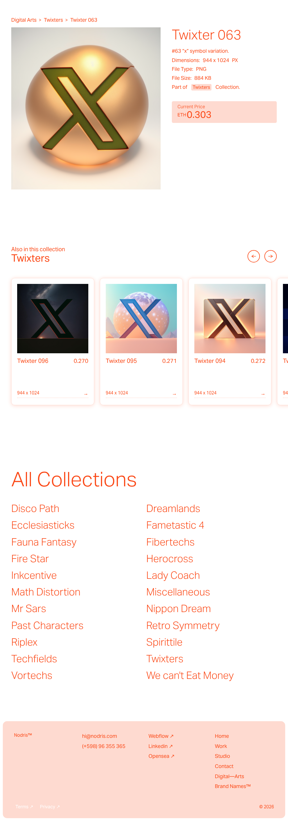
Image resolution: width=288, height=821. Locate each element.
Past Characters (47, 625)
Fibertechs (170, 541)
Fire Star (30, 558)
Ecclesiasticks (43, 524)
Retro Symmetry (183, 625)
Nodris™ (23, 735)
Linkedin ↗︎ (160, 746)
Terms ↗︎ (24, 807)
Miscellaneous (178, 591)
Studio (222, 756)
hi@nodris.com (99, 736)
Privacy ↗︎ (50, 807)
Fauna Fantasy (43, 541)
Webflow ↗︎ (161, 736)
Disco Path (35, 508)
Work (221, 746)
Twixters (53, 20)
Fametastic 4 (175, 524)
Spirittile (164, 641)
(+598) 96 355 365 (103, 746)
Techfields (34, 658)
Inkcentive (34, 575)
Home (222, 736)
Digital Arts (24, 20)
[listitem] (52, 341)
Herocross (169, 558)
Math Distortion (45, 591)
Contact (224, 766)
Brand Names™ (233, 786)
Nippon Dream (178, 608)
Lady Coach (173, 575)
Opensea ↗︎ (161, 756)
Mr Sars (28, 608)
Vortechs (31, 675)
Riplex (24, 641)
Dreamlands (173, 508)
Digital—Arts (229, 776)
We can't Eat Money (190, 675)
